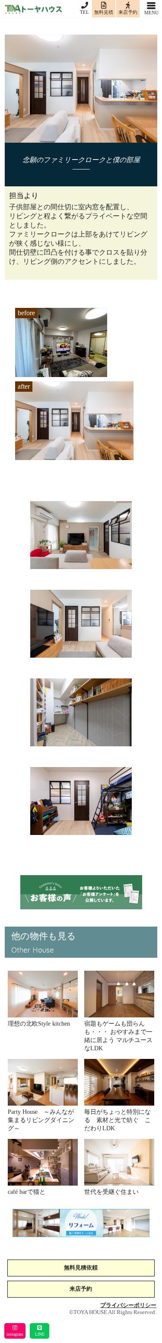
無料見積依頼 (81, 1268)
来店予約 (81, 1289)
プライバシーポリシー (128, 1305)
